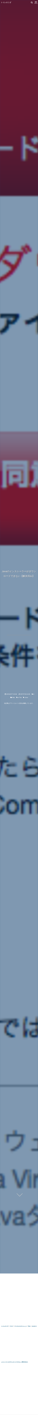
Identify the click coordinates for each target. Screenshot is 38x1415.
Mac (13, 697)
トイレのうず (6, 2)
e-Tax (20, 697)
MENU (35, 3)
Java (26, 697)
